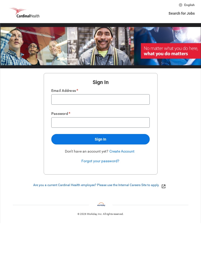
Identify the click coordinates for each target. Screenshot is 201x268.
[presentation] (100, 185)
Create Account (122, 151)
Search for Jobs (182, 13)
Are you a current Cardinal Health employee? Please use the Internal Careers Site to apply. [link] (96, 185)
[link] (162, 185)
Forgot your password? (100, 161)
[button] (100, 139)
